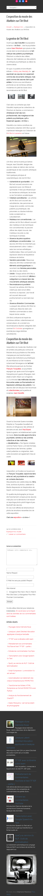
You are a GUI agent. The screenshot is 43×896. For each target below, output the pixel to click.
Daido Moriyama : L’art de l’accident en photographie (20, 704)
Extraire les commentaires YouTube (21, 651)
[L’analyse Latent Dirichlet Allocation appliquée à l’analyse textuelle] (10, 740)
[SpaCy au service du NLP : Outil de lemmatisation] (10, 838)
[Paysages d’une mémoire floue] (10, 724)
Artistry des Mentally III (21, 71)
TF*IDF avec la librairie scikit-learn (20, 639)
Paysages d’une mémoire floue (19, 627)
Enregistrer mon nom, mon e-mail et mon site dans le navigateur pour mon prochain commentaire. (21, 594)
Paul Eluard (26, 430)
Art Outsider (17, 328)
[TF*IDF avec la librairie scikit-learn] (10, 763)
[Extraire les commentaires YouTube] (10, 799)
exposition (17, 517)
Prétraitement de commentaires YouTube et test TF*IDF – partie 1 (19, 645)
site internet (10, 588)
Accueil (9, 27)
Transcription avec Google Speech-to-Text (21, 657)
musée (19, 532)
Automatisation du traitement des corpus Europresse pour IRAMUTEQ (20, 679)
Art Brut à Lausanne (14, 133)
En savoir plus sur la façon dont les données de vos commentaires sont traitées (21, 613)
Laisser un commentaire (17, 534)
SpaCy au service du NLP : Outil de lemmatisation (20, 664)
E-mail (19, 581)
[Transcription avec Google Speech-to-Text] (10, 818)
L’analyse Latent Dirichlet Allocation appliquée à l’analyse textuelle (21, 633)
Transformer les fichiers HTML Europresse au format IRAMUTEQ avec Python (21, 688)
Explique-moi (18, 27)
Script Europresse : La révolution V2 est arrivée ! (21, 672)
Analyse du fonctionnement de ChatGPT (19, 697)
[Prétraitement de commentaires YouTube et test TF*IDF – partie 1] (10, 776)
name (11, 573)
